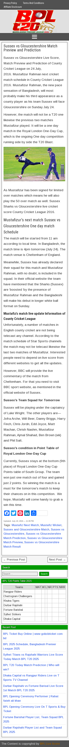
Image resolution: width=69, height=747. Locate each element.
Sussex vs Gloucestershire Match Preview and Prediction (30, 48)
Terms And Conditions (33, 3)
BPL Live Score (50, 743)
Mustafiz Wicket (51, 525)
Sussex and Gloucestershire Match (26, 529)
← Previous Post (14, 559)
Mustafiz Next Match (25, 525)
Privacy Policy (10, 3)
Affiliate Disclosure (13, 7)
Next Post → (57, 559)
